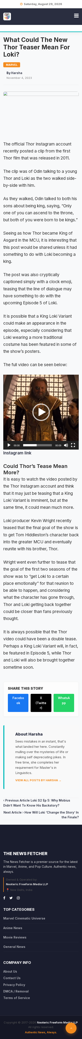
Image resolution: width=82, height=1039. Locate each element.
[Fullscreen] (73, 445)
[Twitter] (11, 898)
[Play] (9, 445)
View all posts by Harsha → (38, 780)
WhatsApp (64, 700)
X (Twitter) (41, 703)
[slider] (37, 445)
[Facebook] (4, 898)
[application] (41, 412)
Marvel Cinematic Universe (24, 918)
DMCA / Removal (16, 991)
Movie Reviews (14, 937)
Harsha (16, 73)
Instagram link (17, 452)
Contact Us (12, 978)
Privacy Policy (14, 985)
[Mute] (66, 445)
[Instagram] (18, 898)
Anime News (12, 928)
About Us (10, 971)
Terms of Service (16, 998)
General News (14, 947)
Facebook (18, 700)
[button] (41, 412)
